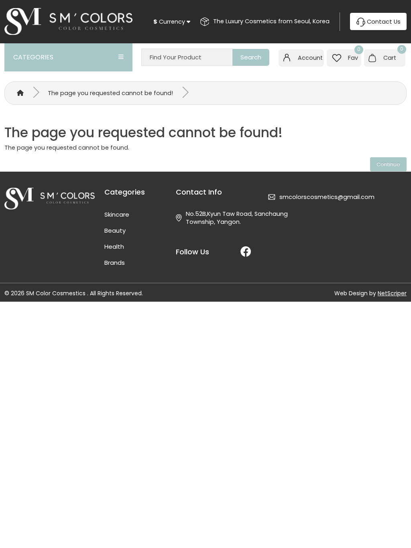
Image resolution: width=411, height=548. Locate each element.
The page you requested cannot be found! (110, 93)
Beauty (115, 230)
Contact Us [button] (383, 22)
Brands (114, 262)
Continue (388, 164)
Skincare (116, 214)
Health (114, 246)
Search (250, 57)
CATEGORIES (33, 57)
